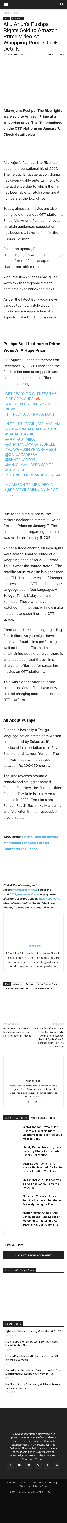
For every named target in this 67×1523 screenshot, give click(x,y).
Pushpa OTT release (44, 988)
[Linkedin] (37, 1102)
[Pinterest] (22, 62)
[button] (5, 4)
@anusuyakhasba (22, 465)
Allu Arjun (17, 984)
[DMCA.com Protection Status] (33, 1518)
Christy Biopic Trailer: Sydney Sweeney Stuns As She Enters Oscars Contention (42, 1151)
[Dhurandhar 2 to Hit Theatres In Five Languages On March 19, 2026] (12, 1184)
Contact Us (24, 1482)
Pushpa (29, 984)
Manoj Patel (12, 54)
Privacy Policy (39, 1482)
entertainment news (24, 889)
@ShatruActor (20, 460)
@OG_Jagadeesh (21, 454)
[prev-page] (5, 1233)
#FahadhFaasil (19, 434)
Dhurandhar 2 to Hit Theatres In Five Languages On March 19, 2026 (41, 1184)
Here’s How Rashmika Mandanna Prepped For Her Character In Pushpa (30, 843)
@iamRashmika (20, 439)
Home (6, 12)
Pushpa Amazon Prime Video (18, 988)
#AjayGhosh (17, 449)
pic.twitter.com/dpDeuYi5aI (32, 475)
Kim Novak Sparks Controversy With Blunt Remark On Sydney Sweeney (32, 1386)
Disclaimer (25, 1486)
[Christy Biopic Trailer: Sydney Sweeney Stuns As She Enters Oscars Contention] (12, 1151)
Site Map (53, 1482)
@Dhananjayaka (21, 444)
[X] (14, 62)
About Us (11, 1482)
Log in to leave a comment (33, 1255)
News (15, 12)
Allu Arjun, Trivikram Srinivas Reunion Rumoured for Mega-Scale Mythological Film (41, 1200)
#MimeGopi (15, 470)
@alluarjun (44, 429)
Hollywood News (49, 898)
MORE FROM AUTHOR (43, 1118)
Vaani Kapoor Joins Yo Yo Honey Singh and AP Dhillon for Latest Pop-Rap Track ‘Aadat (42, 1167)
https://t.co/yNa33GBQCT (30, 414)
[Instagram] (19, 1465)
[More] (38, 62)
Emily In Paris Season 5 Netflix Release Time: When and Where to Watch (33, 1358)
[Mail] (28, 1465)
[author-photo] (33, 1075)
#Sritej (48, 465)
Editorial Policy (40, 1486)
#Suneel (47, 444)
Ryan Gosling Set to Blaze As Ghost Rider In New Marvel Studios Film (31, 1344)
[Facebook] (6, 62)
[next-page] (11, 1233)
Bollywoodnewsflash (25, 894)
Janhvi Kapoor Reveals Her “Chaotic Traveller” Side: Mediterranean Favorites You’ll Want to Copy (33, 1372)
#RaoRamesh (43, 449)
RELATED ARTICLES (16, 1118)
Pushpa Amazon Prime (47, 984)
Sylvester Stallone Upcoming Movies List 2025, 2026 (34, 1331)
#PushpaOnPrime (36, 404)
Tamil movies (17, 18)
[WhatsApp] (30, 62)
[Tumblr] (47, 1465)
